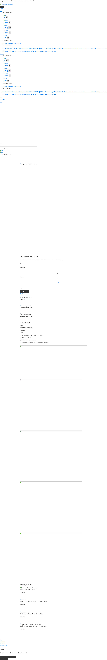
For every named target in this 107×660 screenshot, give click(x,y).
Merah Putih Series (75, 48)
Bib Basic (31, 48)
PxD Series (5, 51)
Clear (58, 282)
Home (1, 8)
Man (1, 11)
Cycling (3, 43)
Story (1, 97)
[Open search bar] (0, 143)
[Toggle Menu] (2, 7)
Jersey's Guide (3, 645)
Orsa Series (101, 48)
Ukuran (21, 277)
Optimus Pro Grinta (95, 48)
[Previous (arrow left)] (2, 659)
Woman (2, 54)
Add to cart (24, 291)
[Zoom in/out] (2, 657)
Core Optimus (12, 43)
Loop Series (69, 48)
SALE (1, 102)
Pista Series (105, 48)
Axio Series (5, 48)
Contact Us (2, 99)
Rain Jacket (24, 51)
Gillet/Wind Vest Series (62, 48)
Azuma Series (11, 48)
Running (7, 43)
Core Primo (18, 43)
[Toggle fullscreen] (6, 657)
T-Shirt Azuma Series (42, 51)
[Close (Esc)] (14, 657)
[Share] (10, 657)
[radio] (72, 271)
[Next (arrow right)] (6, 659)
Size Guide (22, 293)
